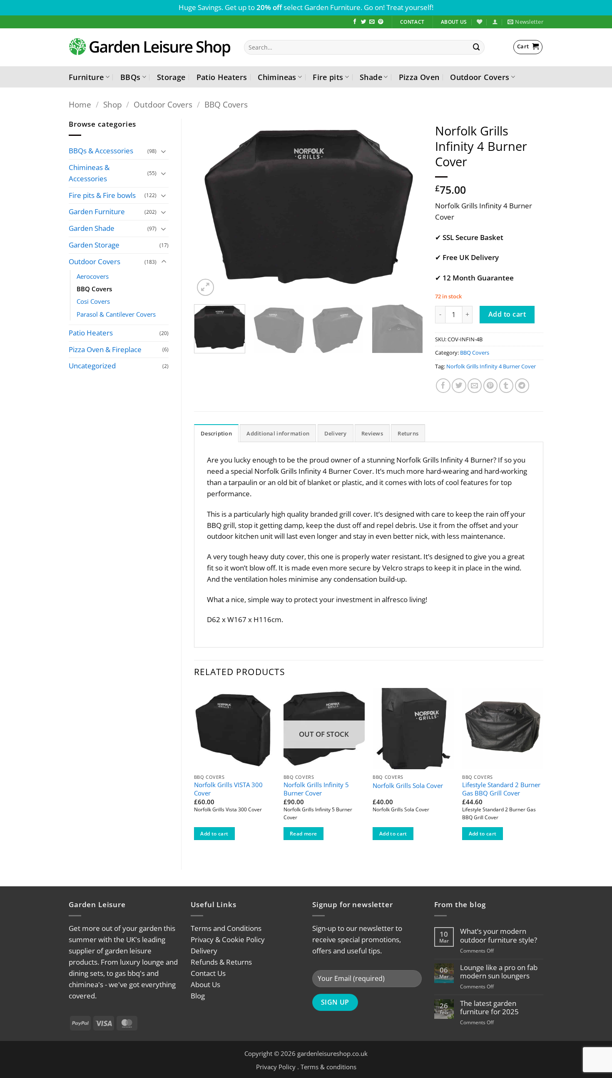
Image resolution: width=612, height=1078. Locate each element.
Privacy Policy (276, 1067)
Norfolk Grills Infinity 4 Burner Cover (491, 366)
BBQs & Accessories (101, 150)
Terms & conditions (328, 1067)
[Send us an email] (372, 22)
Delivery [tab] (335, 433)
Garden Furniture (97, 211)
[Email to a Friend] (475, 385)
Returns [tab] (408, 433)
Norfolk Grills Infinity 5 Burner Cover (316, 789)
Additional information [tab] (277, 433)
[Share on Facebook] (443, 385)
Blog (198, 995)
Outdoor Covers (479, 77)
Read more (303, 833)
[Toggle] (164, 151)
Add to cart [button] (214, 833)
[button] (495, 21)
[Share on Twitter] (459, 385)
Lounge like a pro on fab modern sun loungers (498, 971)
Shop (112, 104)
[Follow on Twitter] (363, 22)
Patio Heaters (222, 77)
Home (80, 104)
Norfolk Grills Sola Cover (408, 786)
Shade (371, 77)
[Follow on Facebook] (355, 22)
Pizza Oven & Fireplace (105, 349)
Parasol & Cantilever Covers (116, 314)
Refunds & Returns (221, 962)
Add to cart (507, 314)
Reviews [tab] (372, 433)
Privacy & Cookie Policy (228, 939)
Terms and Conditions (226, 928)
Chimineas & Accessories (89, 173)
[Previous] (209, 208)
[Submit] (476, 47)
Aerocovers (93, 276)
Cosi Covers (93, 301)
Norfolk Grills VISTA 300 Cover (228, 789)
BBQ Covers (226, 104)
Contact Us (208, 973)
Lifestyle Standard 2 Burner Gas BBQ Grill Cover (501, 789)
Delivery (204, 950)
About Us (205, 984)
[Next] (407, 208)
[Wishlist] (479, 21)
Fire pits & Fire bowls (102, 195)
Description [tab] (216, 433)
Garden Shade (91, 228)
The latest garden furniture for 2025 (489, 1007)
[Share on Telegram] (522, 385)
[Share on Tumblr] (506, 385)
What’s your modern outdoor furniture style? (498, 935)
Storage (171, 77)
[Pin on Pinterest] (490, 385)
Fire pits (328, 77)
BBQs (130, 77)
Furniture (86, 77)
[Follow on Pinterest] (380, 22)
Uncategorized (92, 365)
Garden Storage (94, 245)
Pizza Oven (419, 77)
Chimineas (277, 77)
